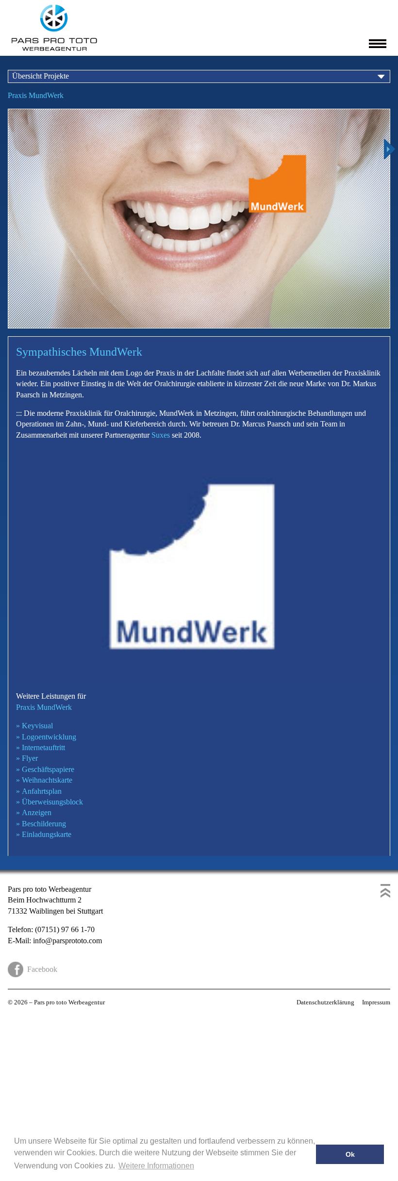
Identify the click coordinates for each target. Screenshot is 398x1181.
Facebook (42, 969)
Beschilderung (41, 824)
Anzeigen (33, 812)
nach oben (385, 891)
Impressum (376, 1002)
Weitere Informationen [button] (156, 1166)
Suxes (160, 435)
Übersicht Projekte (40, 76)
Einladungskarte (43, 834)
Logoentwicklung (46, 737)
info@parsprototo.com (67, 940)
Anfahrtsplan (39, 791)
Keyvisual (34, 726)
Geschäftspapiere (45, 769)
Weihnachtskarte (44, 780)
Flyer (27, 758)
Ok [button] (350, 1154)
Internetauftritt (40, 747)
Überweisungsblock (49, 802)
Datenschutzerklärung (325, 1002)
